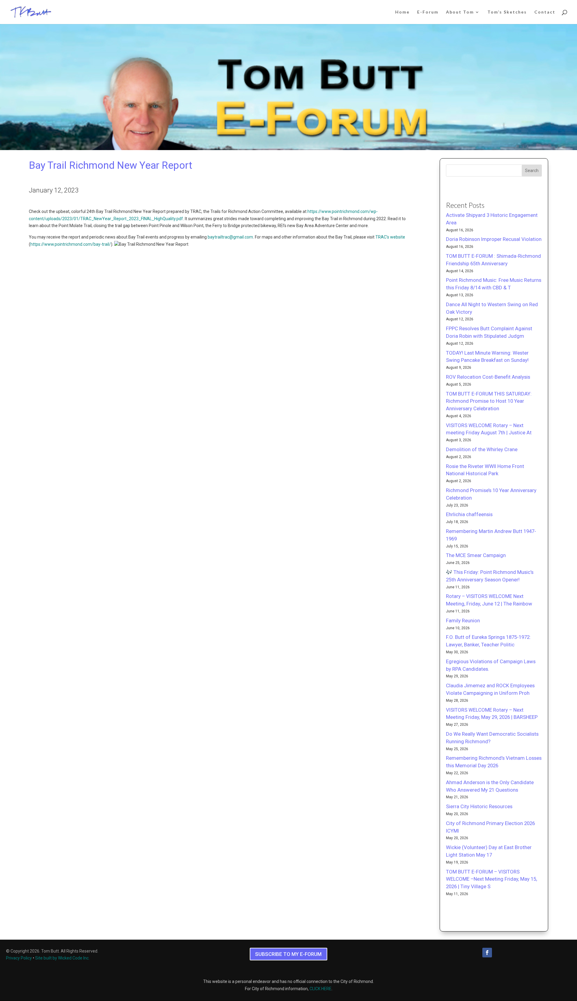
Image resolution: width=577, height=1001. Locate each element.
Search (532, 170)
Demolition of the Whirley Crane (481, 449)
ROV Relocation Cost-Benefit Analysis (488, 377)
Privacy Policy (19, 958)
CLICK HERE (320, 988)
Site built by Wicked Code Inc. (62, 958)
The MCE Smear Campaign (476, 555)
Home (402, 12)
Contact (544, 12)
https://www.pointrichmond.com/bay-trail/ (70, 244)
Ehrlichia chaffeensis (469, 514)
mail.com (244, 237)
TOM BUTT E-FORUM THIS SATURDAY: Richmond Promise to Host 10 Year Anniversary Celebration (489, 401)
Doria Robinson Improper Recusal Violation (494, 239)
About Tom (460, 12)
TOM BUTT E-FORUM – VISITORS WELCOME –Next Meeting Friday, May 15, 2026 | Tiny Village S (491, 879)
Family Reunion (463, 621)
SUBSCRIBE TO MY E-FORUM (288, 954)
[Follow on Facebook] (487, 952)
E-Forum (427, 12)
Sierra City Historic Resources (479, 806)
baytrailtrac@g (222, 237)
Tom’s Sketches (507, 12)
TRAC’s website (390, 237)
